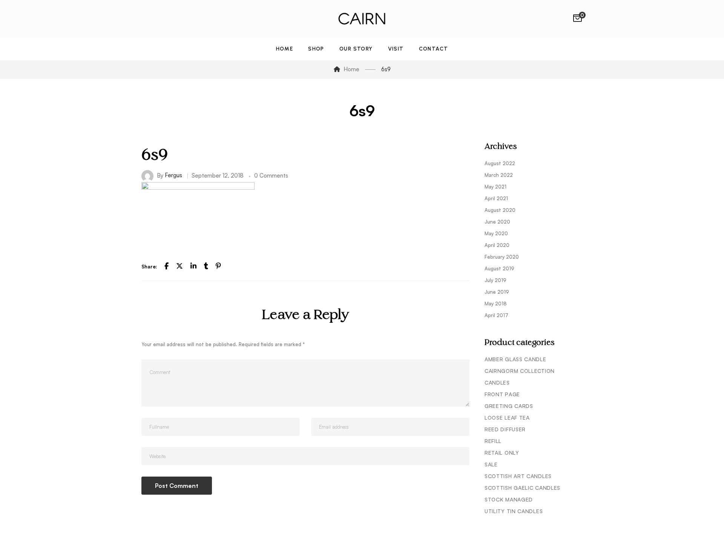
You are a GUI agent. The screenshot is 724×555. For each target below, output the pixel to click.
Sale (491, 464)
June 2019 (497, 292)
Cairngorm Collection (520, 371)
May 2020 (496, 233)
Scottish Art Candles (518, 476)
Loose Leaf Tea (507, 417)
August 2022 (500, 163)
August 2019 (499, 268)
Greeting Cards (509, 406)
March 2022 (499, 175)
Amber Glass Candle (515, 359)
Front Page (502, 394)
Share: (149, 267)
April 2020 (497, 245)
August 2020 (500, 210)
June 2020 (497, 222)
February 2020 (502, 257)
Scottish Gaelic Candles (522, 487)
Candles (497, 382)
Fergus (173, 175)
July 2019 (495, 280)
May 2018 (496, 303)
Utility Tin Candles (514, 511)
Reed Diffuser (505, 429)
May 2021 (495, 187)
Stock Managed (509, 499)
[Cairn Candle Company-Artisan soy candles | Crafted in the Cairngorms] (362, 18)
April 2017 (496, 315)
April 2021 (496, 198)
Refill (493, 441)
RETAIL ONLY (502, 452)
